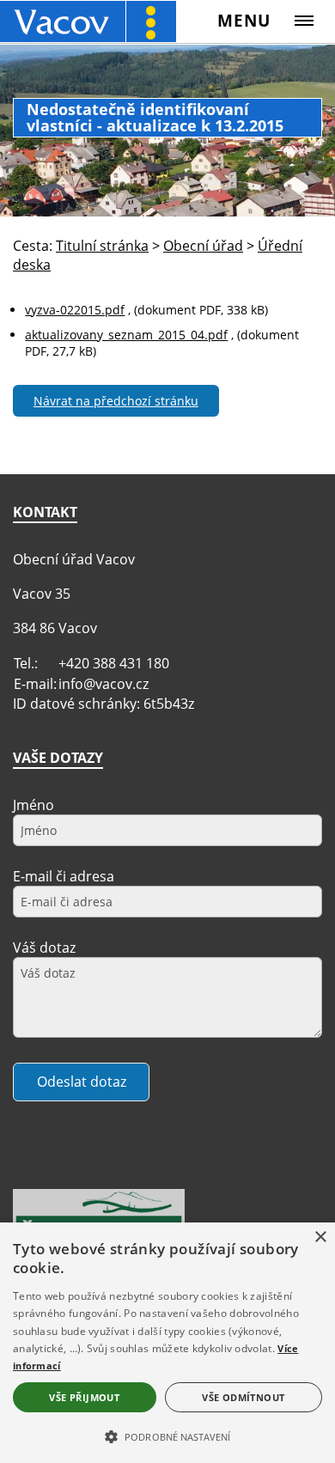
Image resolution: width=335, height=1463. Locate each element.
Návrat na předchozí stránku (116, 401)
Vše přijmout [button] (84, 1397)
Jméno (33, 805)
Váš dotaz (44, 947)
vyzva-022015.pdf (75, 310)
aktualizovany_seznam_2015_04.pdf (126, 334)
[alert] (167, 1342)
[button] (167, 1435)
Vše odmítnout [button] (243, 1397)
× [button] (320, 1237)
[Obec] (88, 21)
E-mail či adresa (63, 876)
